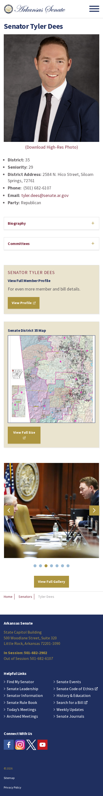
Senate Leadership (22, 689)
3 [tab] (47, 566)
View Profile (22, 303)
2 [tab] (41, 566)
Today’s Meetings (21, 709)
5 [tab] (58, 566)
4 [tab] (52, 566)
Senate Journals (70, 716)
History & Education (73, 695)
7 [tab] (69, 566)
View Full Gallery (51, 581)
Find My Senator (20, 682)
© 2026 (8, 768)
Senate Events (68, 682)
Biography (17, 223)
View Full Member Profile (29, 280)
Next (94, 510)
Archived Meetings (22, 716)
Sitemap (9, 778)
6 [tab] (63, 566)
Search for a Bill (70, 702)
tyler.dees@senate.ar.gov (44, 195)
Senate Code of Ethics (75, 689)
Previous (9, 510)
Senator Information (25, 695)
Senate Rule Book (22, 702)
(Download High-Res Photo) (51, 147)
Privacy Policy (12, 787)
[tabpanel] (51, 510)
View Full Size (24, 432)
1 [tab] (36, 566)
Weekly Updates (70, 709)
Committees (19, 243)
